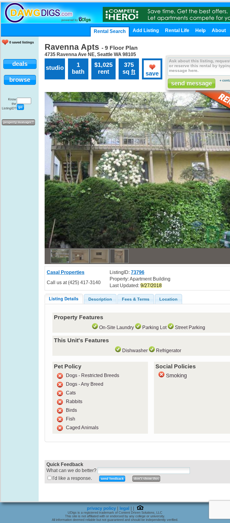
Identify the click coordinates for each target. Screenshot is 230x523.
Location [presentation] (168, 299)
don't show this (146, 478)
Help (200, 30)
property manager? (18, 122)
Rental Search (110, 31)
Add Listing (146, 30)
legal (124, 508)
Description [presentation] (100, 299)
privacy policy (101, 508)
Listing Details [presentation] (63, 299)
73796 (137, 272)
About (219, 30)
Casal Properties (65, 272)
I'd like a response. (72, 478)
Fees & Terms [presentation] (135, 299)
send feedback (112, 478)
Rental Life (177, 30)
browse (19, 79)
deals (20, 64)
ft (133, 71)
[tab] (64, 299)
